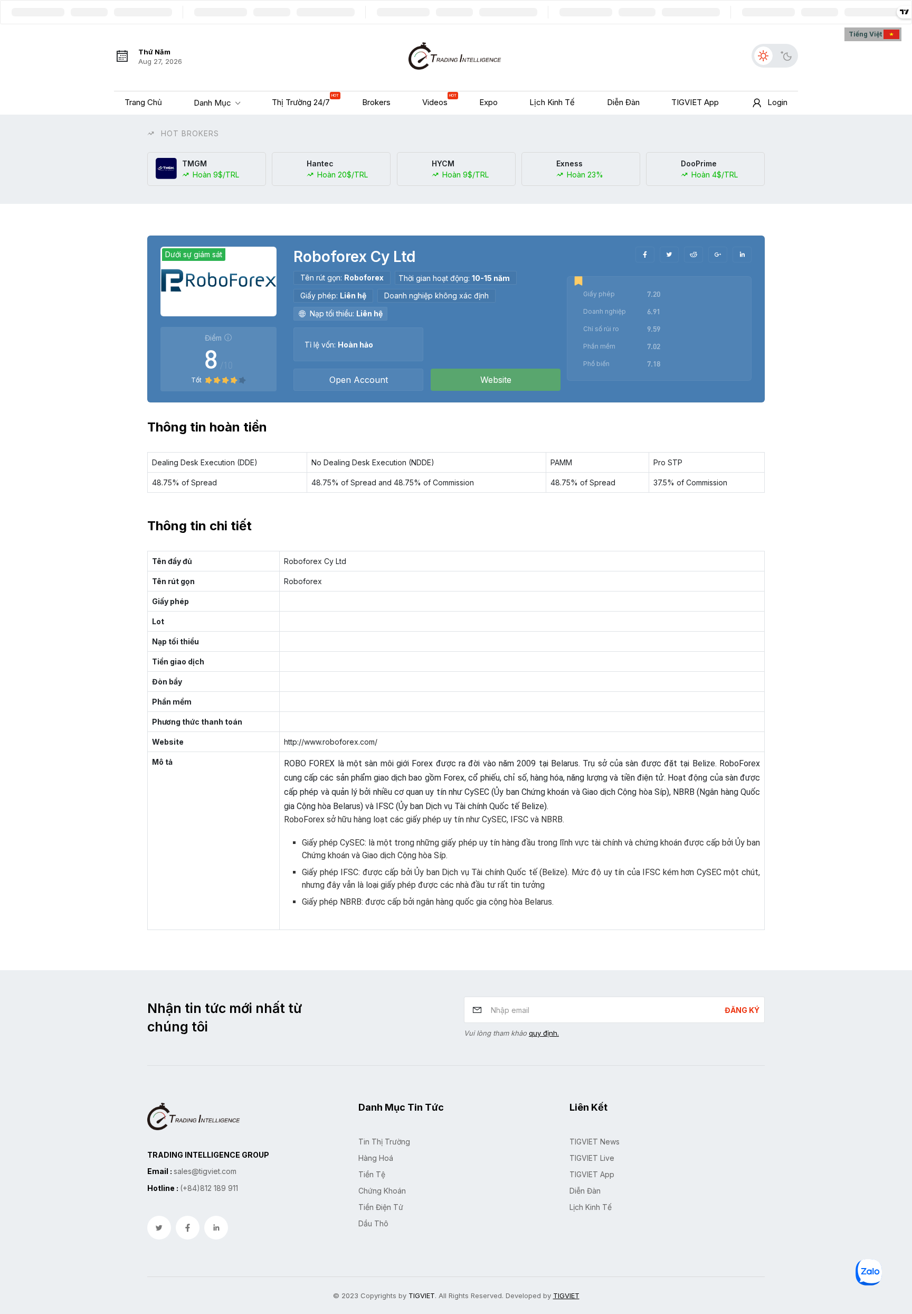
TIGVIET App (591, 1174)
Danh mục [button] (213, 102)
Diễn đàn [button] (623, 102)
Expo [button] (488, 102)
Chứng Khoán (382, 1190)
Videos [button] (437, 100)
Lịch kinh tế (590, 1207)
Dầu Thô (373, 1223)
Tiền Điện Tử (380, 1207)
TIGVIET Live (591, 1157)
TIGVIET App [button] (695, 102)
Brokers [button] (376, 102)
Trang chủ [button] (143, 102)
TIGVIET (421, 1295)
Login (777, 102)
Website (495, 379)
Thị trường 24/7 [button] (303, 100)
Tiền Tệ (371, 1174)
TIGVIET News (594, 1141)
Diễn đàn (585, 1190)
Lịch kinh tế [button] (552, 102)
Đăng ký (742, 1010)
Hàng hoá (375, 1157)
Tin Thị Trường (384, 1141)
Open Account (358, 379)
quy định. (544, 1033)
